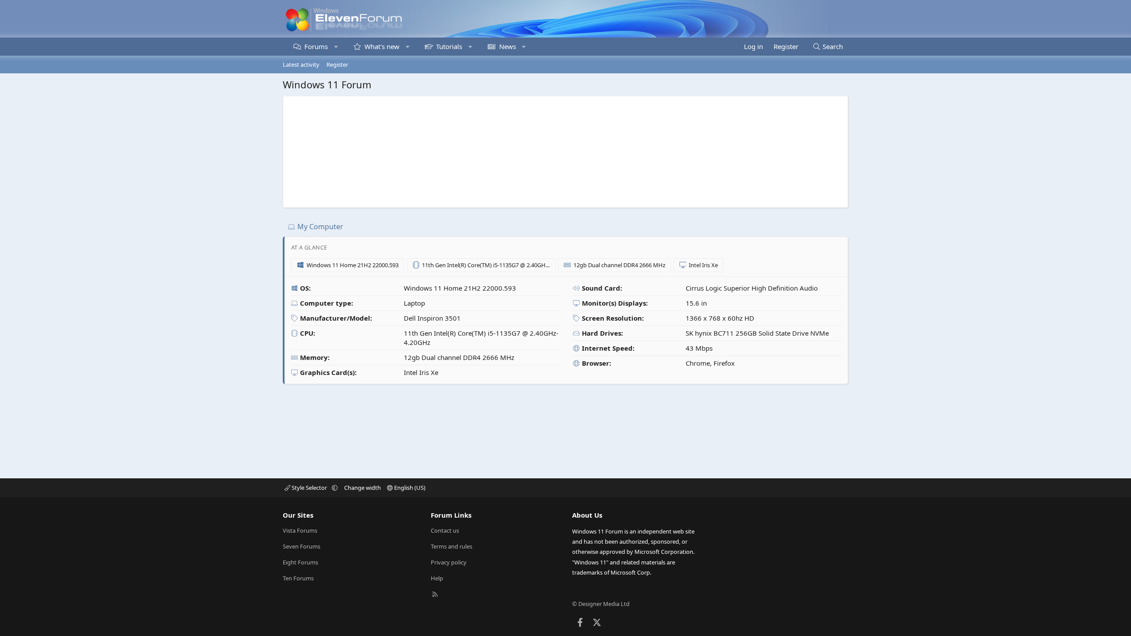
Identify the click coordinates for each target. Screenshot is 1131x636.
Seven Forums (301, 546)
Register (337, 64)
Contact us (445, 530)
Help (437, 578)
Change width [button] (362, 488)
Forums (316, 46)
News (507, 46)
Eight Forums (300, 562)
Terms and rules (451, 546)
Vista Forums (300, 530)
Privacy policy (449, 562)
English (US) (409, 488)
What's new (381, 46)
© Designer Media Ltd (601, 604)
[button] (336, 47)
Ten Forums (298, 578)
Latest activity (301, 64)
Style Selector (309, 488)
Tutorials (449, 46)
